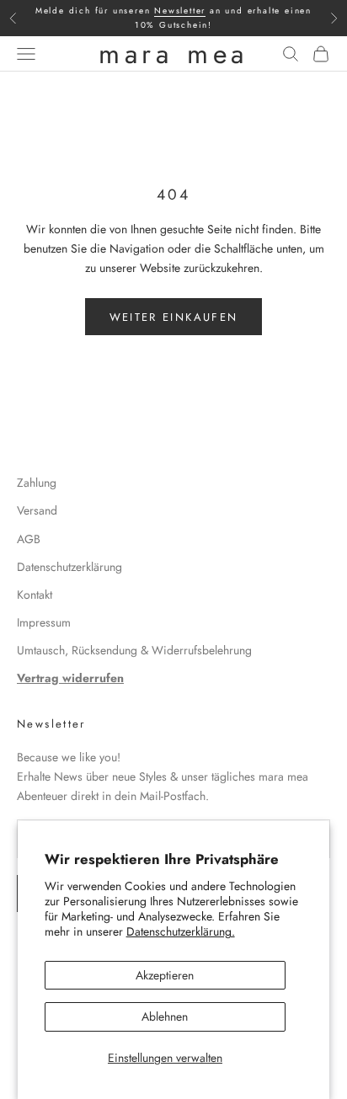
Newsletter (180, 10)
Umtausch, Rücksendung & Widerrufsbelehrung (134, 650)
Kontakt (34, 594)
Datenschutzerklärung (69, 566)
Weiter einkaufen (173, 317)
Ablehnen (164, 1016)
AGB (28, 539)
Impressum (44, 622)
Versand (37, 510)
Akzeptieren (165, 975)
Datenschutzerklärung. (180, 931)
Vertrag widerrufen (70, 678)
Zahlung (36, 482)
